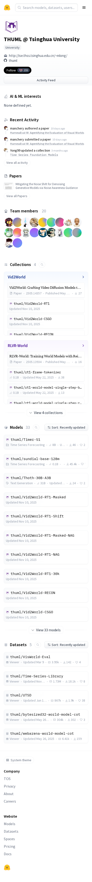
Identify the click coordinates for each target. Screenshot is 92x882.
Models (9, 823)
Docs (8, 853)
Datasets (11, 831)
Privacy (9, 786)
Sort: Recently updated (68, 427)
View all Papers (16, 196)
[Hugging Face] (7, 867)
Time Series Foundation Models (34, 154)
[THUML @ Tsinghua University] (11, 26)
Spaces (9, 838)
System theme (21, 760)
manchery (17, 128)
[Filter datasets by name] (37, 645)
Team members (28, 211)
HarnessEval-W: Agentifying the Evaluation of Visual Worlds (47, 132)
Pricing (9, 846)
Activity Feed (46, 80)
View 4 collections (48, 412)
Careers (10, 801)
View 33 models (48, 630)
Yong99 (15, 150)
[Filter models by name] (36, 427)
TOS (7, 778)
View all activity (17, 162)
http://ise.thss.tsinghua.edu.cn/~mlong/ (38, 55)
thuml (13, 60)
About (9, 793)
